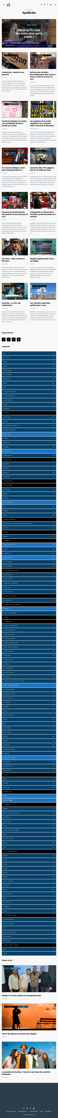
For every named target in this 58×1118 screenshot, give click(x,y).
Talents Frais (29, 902)
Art (29, 353)
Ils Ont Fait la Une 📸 (29, 544)
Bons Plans (29, 378)
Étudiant (29, 468)
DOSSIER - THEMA (14, 55)
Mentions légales (34, 1111)
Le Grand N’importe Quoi (29, 625)
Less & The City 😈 (29, 698)
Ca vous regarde (29, 400)
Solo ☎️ (29, 872)
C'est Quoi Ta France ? (29, 391)
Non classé (29, 745)
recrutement (29, 804)
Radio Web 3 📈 (29, 800)
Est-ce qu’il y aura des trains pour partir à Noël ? (29, 33)
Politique (35, 106)
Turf (29, 928)
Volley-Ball (29, 940)
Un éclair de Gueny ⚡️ (29, 932)
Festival (29, 498)
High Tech (29, 527)
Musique (29, 736)
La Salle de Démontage (29, 612)
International (29, 553)
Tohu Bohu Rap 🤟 (29, 919)
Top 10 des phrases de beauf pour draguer (19, 1034)
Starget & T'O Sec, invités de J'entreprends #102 (21, 996)
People (29, 774)
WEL (29, 949)
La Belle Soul (29, 587)
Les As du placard (29, 672)
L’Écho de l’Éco (29, 578)
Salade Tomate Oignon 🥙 (29, 830)
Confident (29, 412)
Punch (29, 796)
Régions (29, 808)
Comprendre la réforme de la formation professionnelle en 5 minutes (43, 214)
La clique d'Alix (29, 591)
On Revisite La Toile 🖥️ (29, 757)
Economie (50, 150)
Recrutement (48, 1111)
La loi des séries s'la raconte (29, 604)
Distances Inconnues (29, 429)
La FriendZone (29, 600)
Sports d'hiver (29, 893)
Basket (29, 361)
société (51, 152)
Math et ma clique (29, 715)
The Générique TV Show (29, 915)
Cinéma (29, 404)
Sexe (29, 847)
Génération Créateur (29, 519)
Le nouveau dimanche (29, 638)
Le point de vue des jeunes (29, 642)
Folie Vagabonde (29, 502)
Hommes (29, 536)
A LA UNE (7, 55)
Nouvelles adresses (29, 749)
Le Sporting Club (29, 651)
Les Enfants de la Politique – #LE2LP (29, 681)
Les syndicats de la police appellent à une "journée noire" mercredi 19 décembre (42, 123)
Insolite (29, 549)
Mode (29, 723)
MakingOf (29, 706)
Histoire (29, 532)
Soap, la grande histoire (29, 851)
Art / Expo (29, 357)
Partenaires (29, 770)
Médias (34, 243)
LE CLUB (29, 617)
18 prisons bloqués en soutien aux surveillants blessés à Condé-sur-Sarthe (14, 123)
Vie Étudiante (29, 936)
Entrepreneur (29, 455)
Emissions (7, 968)
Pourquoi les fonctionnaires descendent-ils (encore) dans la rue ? (15, 214)
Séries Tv (29, 842)
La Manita (29, 608)
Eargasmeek (29, 442)
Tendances (29, 906)
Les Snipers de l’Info (29, 693)
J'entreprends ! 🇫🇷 (29, 557)
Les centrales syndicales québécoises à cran (40, 304)
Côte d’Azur (29, 417)
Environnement (29, 459)
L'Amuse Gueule (29, 574)
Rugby (29, 825)
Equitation (29, 464)
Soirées (29, 868)
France (34, 57)
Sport (29, 889)
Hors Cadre (29, 540)
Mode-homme (29, 732)
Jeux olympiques (29, 566)
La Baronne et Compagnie (29, 583)
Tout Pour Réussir (29, 923)
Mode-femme (29, 727)
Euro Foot (29, 472)
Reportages (29, 817)
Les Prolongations (29, 689)
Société (39, 57)
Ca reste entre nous (29, 395)
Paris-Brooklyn (29, 766)
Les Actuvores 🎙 (29, 668)
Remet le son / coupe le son (29, 813)
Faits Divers (29, 489)
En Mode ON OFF (29, 451)
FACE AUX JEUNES (29, 481)
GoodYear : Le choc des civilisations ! (11, 304)
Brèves (40, 55)
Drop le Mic (29, 434)
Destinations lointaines (29, 425)
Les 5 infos (29, 664)
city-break (29, 408)
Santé (29, 834)
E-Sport (29, 438)
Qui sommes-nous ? (11, 1111)
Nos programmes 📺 (23, 1111)
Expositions (29, 476)
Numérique (29, 753)
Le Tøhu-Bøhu (29, 655)
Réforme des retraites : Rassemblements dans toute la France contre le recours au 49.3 (43, 75)
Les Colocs (29, 676)
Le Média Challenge (29, 630)
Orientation (29, 762)
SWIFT (29, 898)
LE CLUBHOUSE (29, 621)
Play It (29, 779)
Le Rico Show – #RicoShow (29, 647)
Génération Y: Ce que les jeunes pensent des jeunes (29, 523)
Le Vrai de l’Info (29, 659)
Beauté (29, 366)
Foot (29, 506)
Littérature (29, 702)
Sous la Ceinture (29, 881)
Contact (41, 1111)
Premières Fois (29, 791)
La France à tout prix (29, 595)
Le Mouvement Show (29, 634)
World (29, 953)
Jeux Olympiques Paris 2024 (29, 570)
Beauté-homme (29, 374)
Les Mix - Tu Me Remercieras (29, 685)
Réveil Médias (29, 821)
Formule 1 (29, 510)
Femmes (29, 493)
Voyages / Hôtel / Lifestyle (29, 945)
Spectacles (29, 885)
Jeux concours (29, 561)
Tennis (29, 911)
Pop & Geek (29, 787)
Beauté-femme (29, 370)
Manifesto (29, 710)
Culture (40, 241)
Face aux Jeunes (29, 485)
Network (29, 740)
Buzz (29, 387)
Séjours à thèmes (29, 838)
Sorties (29, 876)
